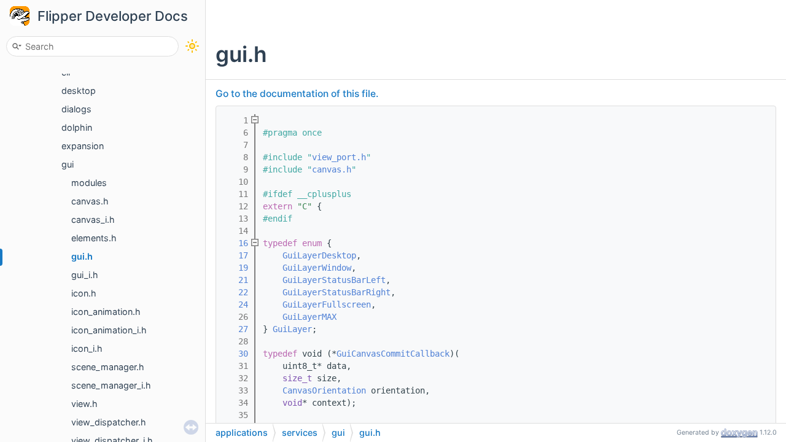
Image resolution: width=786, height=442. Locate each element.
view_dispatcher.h (108, 422)
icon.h (83, 293)
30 (236, 354)
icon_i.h (87, 348)
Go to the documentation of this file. (297, 93)
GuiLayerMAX (309, 317)
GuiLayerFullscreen (326, 304)
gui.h (82, 256)
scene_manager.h (107, 367)
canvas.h (90, 201)
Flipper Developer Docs (112, 16)
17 (236, 255)
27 (236, 329)
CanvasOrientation (324, 390)
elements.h (94, 238)
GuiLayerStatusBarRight (336, 292)
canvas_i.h (93, 219)
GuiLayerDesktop (319, 255)
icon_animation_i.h (109, 330)
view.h (84, 403)
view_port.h (339, 157)
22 (236, 292)
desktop (78, 90)
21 (236, 280)
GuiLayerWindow (316, 268)
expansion (82, 146)
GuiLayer (292, 329)
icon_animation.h (106, 311)
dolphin (76, 127)
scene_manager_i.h (111, 385)
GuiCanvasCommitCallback (393, 354)
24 (236, 304)
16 (236, 243)
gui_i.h (84, 274)
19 (236, 268)
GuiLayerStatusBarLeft (334, 280)
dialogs (76, 109)
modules (89, 182)
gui (67, 164)
